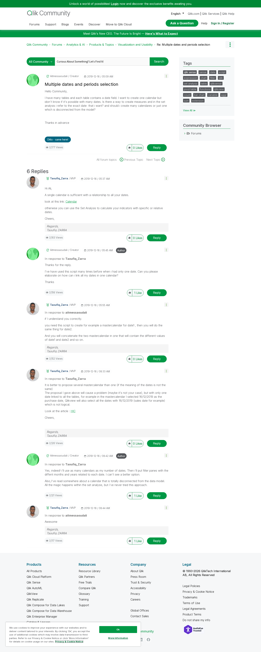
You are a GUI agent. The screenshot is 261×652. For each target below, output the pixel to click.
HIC (73, 411)
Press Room (138, 576)
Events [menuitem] (78, 24)
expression (190, 77)
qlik (221, 77)
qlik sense (190, 72)
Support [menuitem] (50, 24)
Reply (157, 147)
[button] (166, 76)
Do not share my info (197, 620)
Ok (118, 629)
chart (203, 77)
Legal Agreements (194, 608)
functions (205, 89)
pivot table (190, 89)
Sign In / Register (222, 23)
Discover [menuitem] (94, 24)
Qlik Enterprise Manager (42, 616)
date (212, 72)
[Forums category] (185, 133)
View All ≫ (189, 110)
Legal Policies (191, 586)
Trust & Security (140, 582)
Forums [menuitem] (34, 24)
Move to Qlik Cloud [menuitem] (119, 24)
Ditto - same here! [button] (57, 139)
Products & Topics (101, 44)
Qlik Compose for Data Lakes (46, 605)
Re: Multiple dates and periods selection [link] (183, 44)
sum (186, 100)
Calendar (71, 201)
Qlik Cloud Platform (39, 576)
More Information (118, 638)
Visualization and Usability (135, 44)
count (187, 94)
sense (202, 72)
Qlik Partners (87, 576)
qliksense (216, 83)
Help (204, 23)
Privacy (135, 594)
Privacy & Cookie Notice (198, 591)
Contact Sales (139, 616)
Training (84, 599)
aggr (224, 94)
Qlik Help (228, 13)
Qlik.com (193, 13)
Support (84, 605)
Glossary (84, 594)
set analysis (190, 83)
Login (115, 4)
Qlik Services (210, 13)
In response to (65, 258)
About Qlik (137, 571)
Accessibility (138, 588)
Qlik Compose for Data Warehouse (49, 611)
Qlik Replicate (35, 599)
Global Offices (139, 610)
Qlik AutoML (34, 588)
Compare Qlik (87, 588)
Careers (135, 599)
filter (212, 77)
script (222, 72)
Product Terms (192, 614)
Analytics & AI (75, 44)
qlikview (219, 89)
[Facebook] (148, 639)
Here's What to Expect (161, 33)
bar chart (199, 94)
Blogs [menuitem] (65, 24)
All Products (34, 571)
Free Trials (85, 582)
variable (213, 94)
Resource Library (89, 571)
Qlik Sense (33, 582)
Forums (57, 44)
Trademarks (190, 597)
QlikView (32, 594)
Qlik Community (37, 44)
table (204, 83)
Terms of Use (191, 603)
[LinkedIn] (140, 639)
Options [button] (229, 44)
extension (198, 100)
